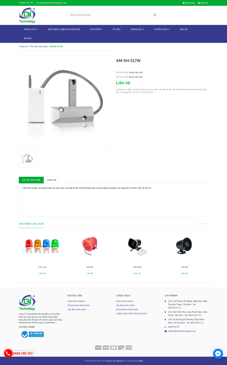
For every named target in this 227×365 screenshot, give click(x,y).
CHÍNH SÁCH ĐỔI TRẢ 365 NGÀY (131, 314)
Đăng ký (204, 3)
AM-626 (184, 267)
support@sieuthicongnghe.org (52, 3)
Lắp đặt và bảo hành (76, 309)
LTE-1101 (42, 267)
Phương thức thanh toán (78, 305)
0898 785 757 (27, 3)
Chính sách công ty (76, 301)
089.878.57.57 (174, 308)
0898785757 (174, 327)
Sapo (140, 361)
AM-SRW (137, 267)
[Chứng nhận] (32, 334)
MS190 (90, 267)
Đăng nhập (189, 3)
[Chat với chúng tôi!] (218, 354)
